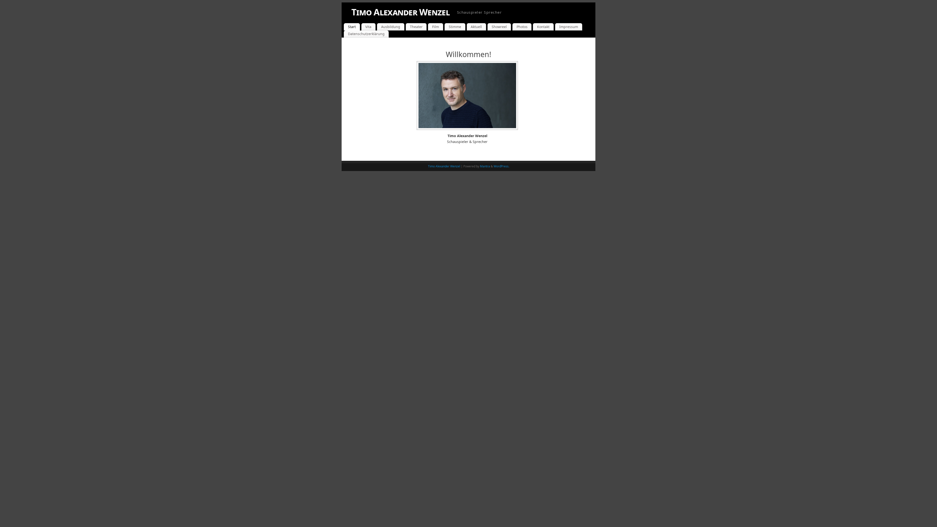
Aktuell (476, 26)
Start (352, 26)
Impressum (568, 26)
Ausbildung (390, 26)
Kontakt (543, 26)
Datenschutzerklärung (366, 33)
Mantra (485, 166)
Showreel (499, 26)
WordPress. (501, 166)
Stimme (455, 26)
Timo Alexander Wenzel (400, 12)
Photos (522, 26)
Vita (368, 26)
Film (435, 26)
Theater (416, 26)
